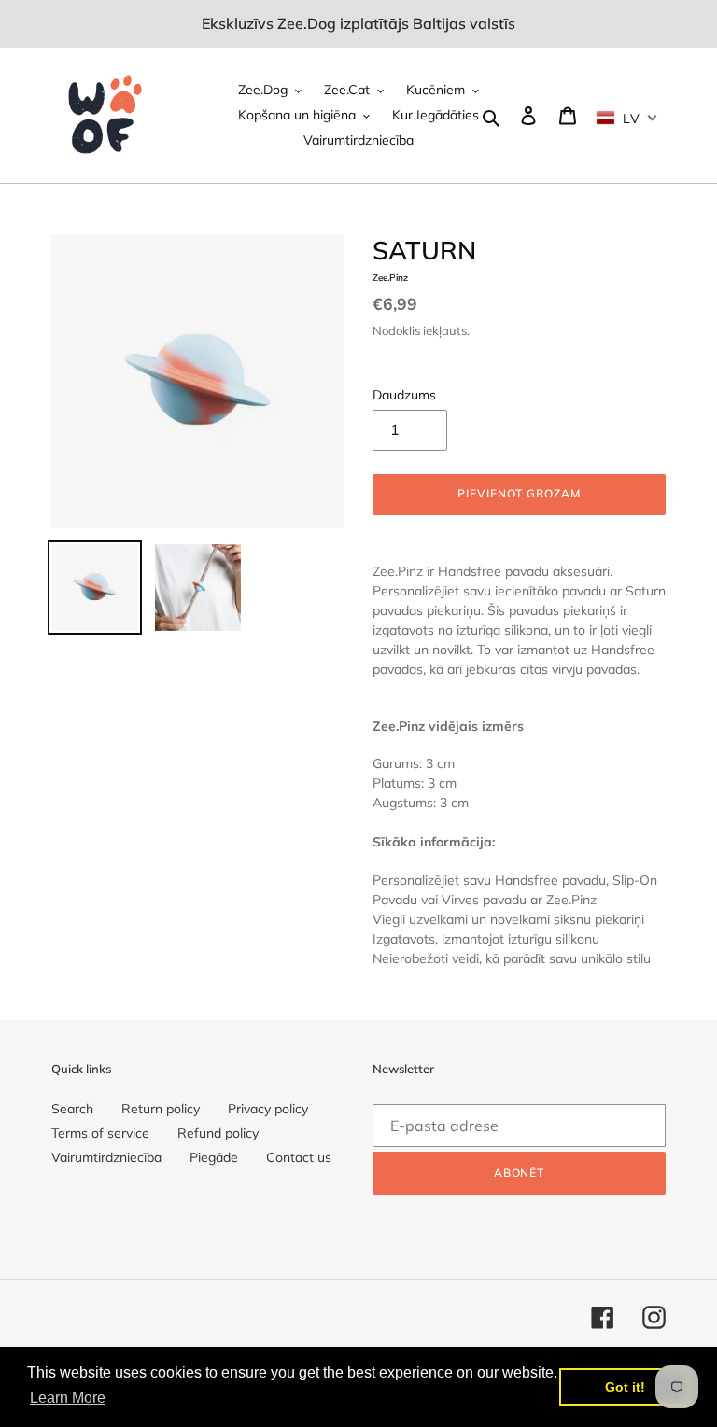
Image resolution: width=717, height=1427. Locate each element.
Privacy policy (268, 1108)
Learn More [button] (67, 1398)
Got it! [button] (625, 1386)
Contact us (298, 1157)
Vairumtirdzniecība (106, 1157)
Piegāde (214, 1157)
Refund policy (218, 1133)
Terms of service (100, 1133)
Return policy (160, 1108)
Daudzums (404, 394)
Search (72, 1108)
